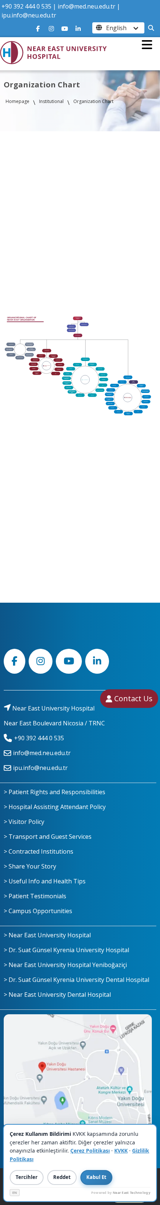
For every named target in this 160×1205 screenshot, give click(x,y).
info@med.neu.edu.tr (86, 6)
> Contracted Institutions (38, 851)
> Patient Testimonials (35, 896)
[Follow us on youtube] (64, 27)
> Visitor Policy (24, 822)
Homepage (17, 101)
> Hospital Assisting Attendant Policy (55, 807)
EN (14, 1192)
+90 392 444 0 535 (26, 6)
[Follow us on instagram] (51, 27)
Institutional (51, 101)
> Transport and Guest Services (48, 836)
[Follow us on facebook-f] (38, 27)
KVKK (121, 1150)
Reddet (62, 1177)
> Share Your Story (30, 866)
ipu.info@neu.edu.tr (28, 15)
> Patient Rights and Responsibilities (54, 792)
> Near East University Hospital (47, 935)
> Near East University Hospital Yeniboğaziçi (65, 965)
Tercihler (27, 1177)
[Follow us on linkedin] (78, 27)
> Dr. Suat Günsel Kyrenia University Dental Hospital (76, 980)
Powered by (120, 1192)
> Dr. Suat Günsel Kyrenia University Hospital (66, 950)
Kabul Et (96, 1177)
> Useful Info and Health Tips (45, 881)
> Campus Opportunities (38, 911)
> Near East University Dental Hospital (57, 994)
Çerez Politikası (90, 1150)
